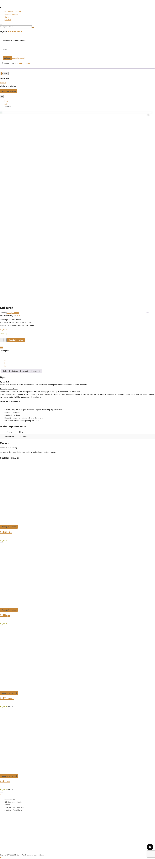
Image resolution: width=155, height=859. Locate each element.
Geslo (5, 49)
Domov (7, 101)
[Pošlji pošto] (1, 347)
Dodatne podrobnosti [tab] (18, 371)
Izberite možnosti (9, 693)
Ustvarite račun (14, 31)
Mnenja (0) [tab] (36, 371)
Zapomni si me (10, 63)
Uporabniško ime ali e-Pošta (14, 40)
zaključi (3, 83)
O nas (7, 17)
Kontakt (8, 20)
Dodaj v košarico (16, 340)
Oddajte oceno (13, 313)
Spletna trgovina (11, 14)
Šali (6, 104)
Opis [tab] (5, 371)
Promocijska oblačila (13, 11)
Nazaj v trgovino (9, 91)
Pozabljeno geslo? (19, 58)
